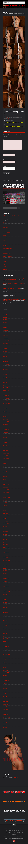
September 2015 (6, 654)
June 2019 (5, 536)
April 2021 (5, 479)
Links (6, 830)
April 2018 (5, 573)
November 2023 (6, 398)
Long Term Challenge (7, 248)
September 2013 (6, 717)
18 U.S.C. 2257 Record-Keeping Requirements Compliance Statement (15, 837)
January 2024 (5, 393)
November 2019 (6, 523)
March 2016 (5, 638)
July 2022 (5, 440)
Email (4, 159)
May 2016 (5, 633)
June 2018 (5, 568)
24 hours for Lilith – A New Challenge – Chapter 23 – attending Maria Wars (14, 278)
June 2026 (5, 317)
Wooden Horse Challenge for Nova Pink (14, 294)
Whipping (5, 269)
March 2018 (5, 576)
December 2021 (6, 458)
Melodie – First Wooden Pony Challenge (15, 283)
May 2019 (5, 539)
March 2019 (5, 544)
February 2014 (6, 704)
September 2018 (6, 560)
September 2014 (6, 685)
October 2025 (5, 338)
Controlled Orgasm (7, 232)
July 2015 (5, 659)
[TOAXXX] (14, 5)
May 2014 (5, 696)
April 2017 (5, 604)
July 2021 (5, 471)
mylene (4, 283)
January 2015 (5, 675)
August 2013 (5, 719)
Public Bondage (6, 258)
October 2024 (5, 369)
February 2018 (6, 578)
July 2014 (5, 691)
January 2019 (5, 549)
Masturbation (5, 251)
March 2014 (5, 701)
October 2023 (5, 400)
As (3, 299)
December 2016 (6, 615)
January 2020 (5, 518)
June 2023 (5, 411)
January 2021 (5, 487)
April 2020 (5, 510)
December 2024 (6, 364)
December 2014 (6, 678)
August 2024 (5, 374)
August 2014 (5, 688)
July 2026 (5, 314)
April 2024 (5, 385)
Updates (8, 13)
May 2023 (5, 413)
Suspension (5, 264)
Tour (14, 828)
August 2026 (5, 312)
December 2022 (6, 427)
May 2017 (5, 602)
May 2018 (5, 570)
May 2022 (5, 445)
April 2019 (5, 542)
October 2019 (5, 526)
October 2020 (5, 495)
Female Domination (7, 237)
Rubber (4, 261)
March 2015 (5, 670)
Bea (8, 118)
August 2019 (5, 531)
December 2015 (6, 646)
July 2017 (5, 597)
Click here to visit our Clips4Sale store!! (11, 215)
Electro (4, 235)
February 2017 (6, 610)
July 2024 (5, 377)
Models (19, 828)
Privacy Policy (9, 832)
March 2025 (5, 356)
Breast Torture (6, 227)
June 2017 (5, 599)
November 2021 (6, 461)
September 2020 (6, 497)
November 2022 (6, 429)
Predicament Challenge (7, 256)
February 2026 (6, 327)
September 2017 (6, 591)
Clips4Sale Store (18, 830)
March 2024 (5, 387)
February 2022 (6, 453)
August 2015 (5, 657)
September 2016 (6, 623)
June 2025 (5, 348)
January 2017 (5, 612)
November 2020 (6, 492)
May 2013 (5, 727)
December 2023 (6, 395)
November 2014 (6, 680)
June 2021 (5, 474)
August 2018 (5, 563)
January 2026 (5, 330)
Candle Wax (5, 230)
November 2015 (6, 649)
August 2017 (5, 594)
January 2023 (5, 424)
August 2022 (5, 437)
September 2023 (6, 403)
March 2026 (5, 325)
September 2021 (6, 466)
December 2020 (6, 489)
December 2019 (6, 521)
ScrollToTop (14, 824)
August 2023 (5, 406)
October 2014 (5, 683)
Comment (5, 139)
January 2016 (5, 644)
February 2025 (6, 359)
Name (4, 153)
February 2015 (6, 672)
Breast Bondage (13, 13)
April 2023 (5, 416)
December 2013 (6, 709)
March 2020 (5, 513)
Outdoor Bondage (6, 253)
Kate (4, 294)
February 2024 (6, 390)
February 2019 (6, 547)
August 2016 (5, 625)
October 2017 (5, 589)
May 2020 (5, 508)
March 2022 (5, 450)
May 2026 (5, 319)
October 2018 (5, 557)
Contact (11, 830)
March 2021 (5, 481)
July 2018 (5, 565)
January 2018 (5, 581)
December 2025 (6, 332)
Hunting (4, 243)
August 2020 (5, 500)
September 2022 (6, 434)
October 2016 (5, 620)
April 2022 (5, 447)
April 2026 (5, 322)
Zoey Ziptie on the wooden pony (13, 288)
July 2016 (5, 628)
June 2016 (5, 631)
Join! (23, 828)
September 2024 (6, 372)
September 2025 (6, 340)
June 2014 (5, 693)
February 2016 (6, 641)
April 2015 (5, 667)
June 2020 (5, 505)
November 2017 (6, 586)
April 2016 (5, 636)
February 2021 (6, 484)
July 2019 (5, 534)
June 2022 (5, 442)
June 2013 (5, 725)
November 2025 (6, 335)
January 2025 (5, 361)
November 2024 (6, 366)
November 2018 (6, 555)
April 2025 (5, 353)
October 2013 (5, 714)
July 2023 (5, 408)
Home (4, 13)
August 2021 (5, 468)
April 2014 (5, 699)
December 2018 (6, 552)
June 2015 (5, 662)
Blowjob (4, 222)
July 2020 (5, 502)
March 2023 (5, 419)
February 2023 (6, 421)
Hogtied (4, 240)
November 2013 (6, 712)
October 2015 (5, 651)
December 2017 (6, 583)
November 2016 (6, 617)
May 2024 (5, 382)
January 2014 (5, 706)
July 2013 (5, 722)
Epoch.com (15, 777)
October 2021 (5, 463)
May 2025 (5, 351)
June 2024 (5, 379)
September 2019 (6, 529)
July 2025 (5, 346)
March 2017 (5, 607)
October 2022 (5, 432)
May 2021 (5, 476)
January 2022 (5, 455)
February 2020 (6, 515)
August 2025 (5, 343)
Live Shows (5, 245)
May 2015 (5, 665)
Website (4, 166)
